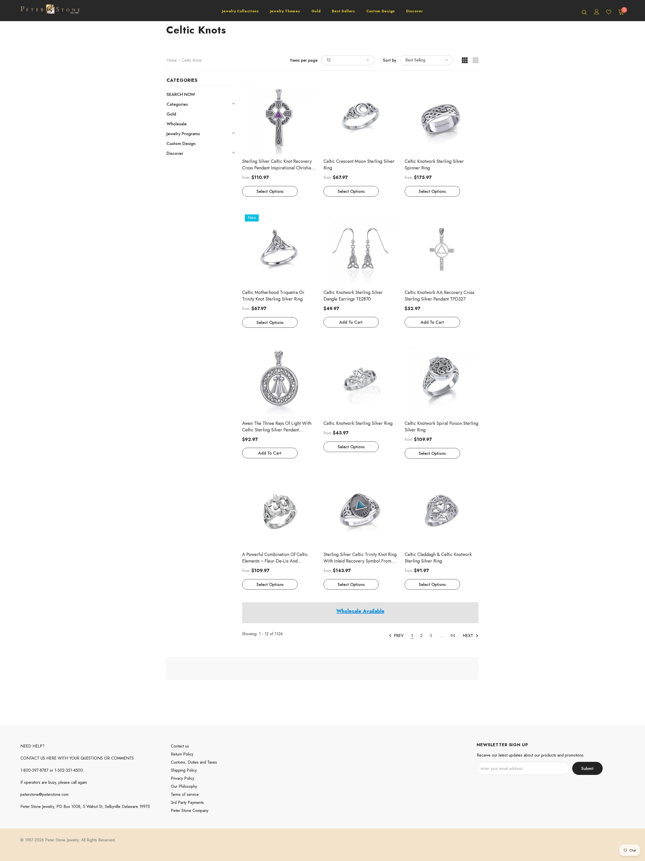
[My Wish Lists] (608, 12)
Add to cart (351, 322)
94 (452, 636)
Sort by (389, 60)
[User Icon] (596, 11)
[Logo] (50, 12)
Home (172, 60)
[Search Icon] (584, 12)
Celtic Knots (192, 60)
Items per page (303, 60)
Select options (269, 191)
